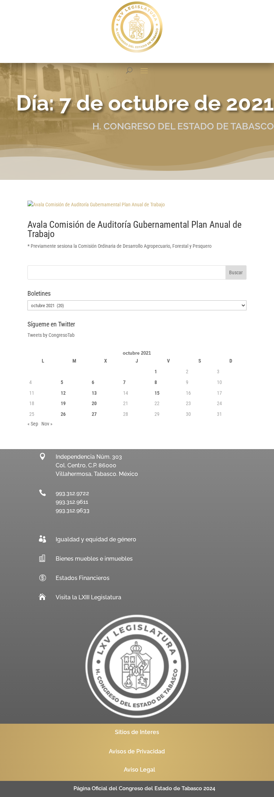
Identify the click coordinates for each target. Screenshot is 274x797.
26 (63, 414)
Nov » (46, 424)
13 (94, 393)
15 (156, 393)
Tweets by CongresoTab (51, 335)
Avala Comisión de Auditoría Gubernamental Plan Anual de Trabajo (134, 229)
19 (63, 403)
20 (94, 403)
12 (63, 393)
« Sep (32, 424)
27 (94, 414)
